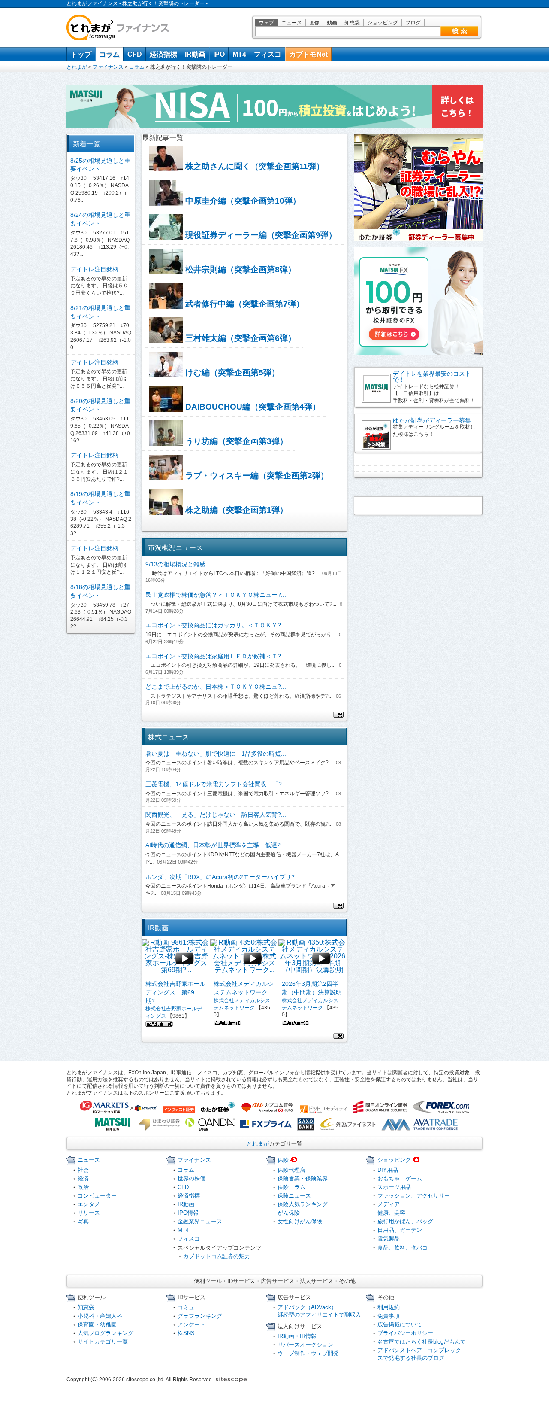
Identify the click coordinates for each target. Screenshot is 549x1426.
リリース (89, 1213)
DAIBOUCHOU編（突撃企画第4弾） (251, 406)
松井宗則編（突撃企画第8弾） (239, 269)
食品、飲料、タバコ (402, 1247)
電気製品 (388, 1238)
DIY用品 (387, 1170)
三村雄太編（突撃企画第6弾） (239, 338)
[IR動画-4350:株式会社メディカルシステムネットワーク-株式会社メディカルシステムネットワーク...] (244, 958)
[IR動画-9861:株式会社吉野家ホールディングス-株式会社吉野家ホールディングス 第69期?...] (176, 958)
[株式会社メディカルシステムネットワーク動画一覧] (227, 1022)
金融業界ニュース (200, 1221)
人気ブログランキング (105, 1333)
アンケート (191, 1324)
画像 (314, 23)
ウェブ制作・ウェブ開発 (308, 1353)
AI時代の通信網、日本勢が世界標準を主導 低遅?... (215, 845)
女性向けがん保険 (300, 1221)
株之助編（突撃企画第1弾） (235, 509)
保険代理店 (291, 1170)
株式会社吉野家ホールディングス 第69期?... (175, 992)
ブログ (413, 23)
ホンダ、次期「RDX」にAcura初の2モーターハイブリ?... (222, 876)
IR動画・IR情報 (297, 1336)
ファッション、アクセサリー (413, 1195)
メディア (388, 1204)
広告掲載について (399, 1324)
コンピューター (97, 1195)
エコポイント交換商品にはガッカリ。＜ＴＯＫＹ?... (215, 625)
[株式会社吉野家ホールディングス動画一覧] (159, 1023)
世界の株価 (191, 1178)
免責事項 (388, 1316)
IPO (219, 54)
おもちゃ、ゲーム (399, 1178)
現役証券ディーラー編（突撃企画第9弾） (260, 235)
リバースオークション (305, 1344)
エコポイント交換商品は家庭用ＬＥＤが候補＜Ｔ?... (215, 656)
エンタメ (89, 1204)
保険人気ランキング (303, 1204)
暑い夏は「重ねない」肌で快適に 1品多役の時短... (215, 753)
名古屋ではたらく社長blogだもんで (421, 1341)
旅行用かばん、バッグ (405, 1221)
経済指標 (163, 54)
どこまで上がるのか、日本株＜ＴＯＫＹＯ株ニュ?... (215, 686)
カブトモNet (308, 54)
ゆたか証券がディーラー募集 (432, 420)
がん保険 (289, 1213)
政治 (83, 1187)
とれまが (76, 67)
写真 (83, 1221)
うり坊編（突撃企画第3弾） (235, 441)
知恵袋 (352, 23)
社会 (83, 1170)
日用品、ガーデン (399, 1230)
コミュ (186, 1307)
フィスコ (267, 54)
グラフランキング (200, 1316)
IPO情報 (188, 1213)
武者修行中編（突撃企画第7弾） (243, 303)
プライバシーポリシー (405, 1333)
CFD (134, 54)
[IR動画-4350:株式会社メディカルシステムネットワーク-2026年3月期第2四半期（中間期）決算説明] (312, 958)
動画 (332, 23)
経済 (83, 1178)
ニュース (291, 23)
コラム (109, 54)
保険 (283, 1160)
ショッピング (382, 23)
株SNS (186, 1333)
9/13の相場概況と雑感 (175, 564)
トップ (81, 54)
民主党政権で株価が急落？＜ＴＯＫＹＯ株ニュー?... (215, 594)
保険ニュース (294, 1195)
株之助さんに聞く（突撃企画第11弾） (253, 166)
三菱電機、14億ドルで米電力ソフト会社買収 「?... (216, 784)
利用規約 (388, 1307)
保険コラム (291, 1187)
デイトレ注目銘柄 (94, 269)
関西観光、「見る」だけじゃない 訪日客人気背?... (215, 814)
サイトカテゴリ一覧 (103, 1341)
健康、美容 (391, 1213)
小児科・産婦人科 (100, 1316)
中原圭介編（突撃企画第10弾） (242, 200)
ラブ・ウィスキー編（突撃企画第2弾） (256, 475)
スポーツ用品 (394, 1187)
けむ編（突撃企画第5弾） (231, 372)
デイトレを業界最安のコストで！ (432, 377)
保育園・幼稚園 (97, 1324)
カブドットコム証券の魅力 (216, 1256)
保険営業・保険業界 (303, 1178)
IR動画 (195, 54)
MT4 (239, 54)
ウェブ (266, 23)
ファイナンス (108, 67)
